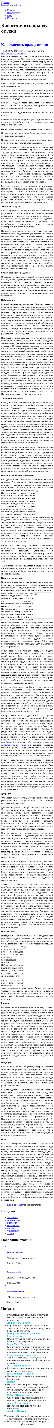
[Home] (5, 2)
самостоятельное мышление (16, 745)
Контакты (12, 18)
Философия (13, 1231)
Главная (11, 10)
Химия (10, 1233)
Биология (12, 1223)
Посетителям (14, 13)
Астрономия (13, 1220)
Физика (11, 1228)
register (20, 1205)
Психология (7, 53)
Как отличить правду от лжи (24, 45)
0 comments (20, 53)
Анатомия (12, 1217)
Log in (10, 1205)
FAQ (9, 15)
